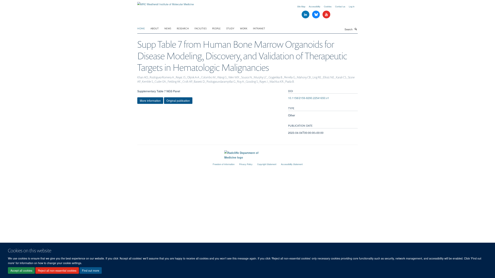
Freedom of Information (224, 164)
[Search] (355, 29)
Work (243, 28)
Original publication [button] (178, 101)
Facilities (201, 28)
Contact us (340, 6)
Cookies (328, 6)
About (154, 28)
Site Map (301, 6)
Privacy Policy (246, 164)
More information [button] (150, 101)
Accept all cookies (21, 270)
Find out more (90, 270)
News (167, 28)
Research (183, 28)
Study (230, 28)
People (216, 28)
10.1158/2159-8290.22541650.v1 (308, 98)
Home (141, 28)
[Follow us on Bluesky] (316, 14)
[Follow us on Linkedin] (306, 14)
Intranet (259, 28)
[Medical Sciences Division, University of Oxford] (172, 163)
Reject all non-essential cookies (57, 270)
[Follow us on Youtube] (326, 14)
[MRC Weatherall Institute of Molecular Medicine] (165, 3)
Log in (351, 6)
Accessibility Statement (292, 164)
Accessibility (314, 6)
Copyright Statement (266, 164)
